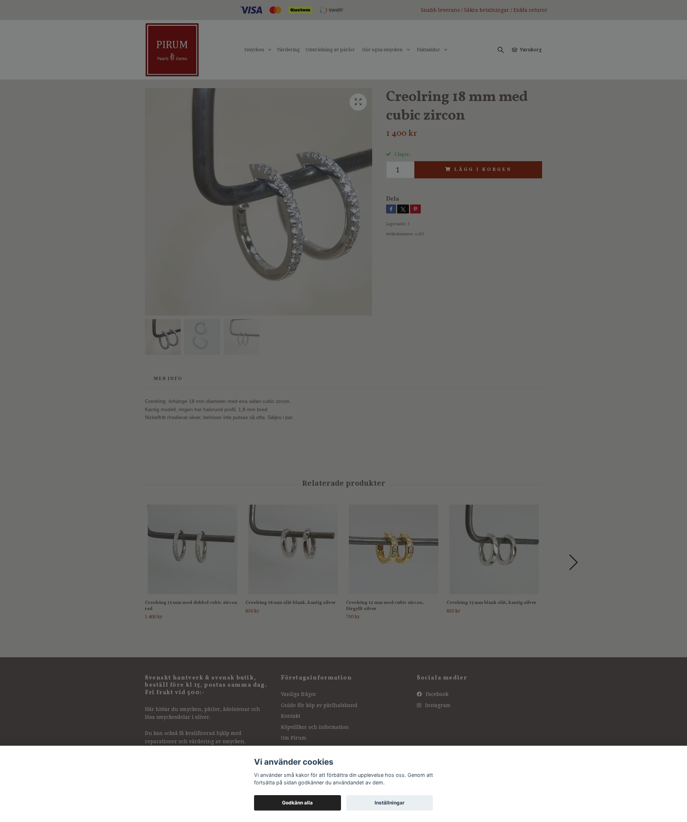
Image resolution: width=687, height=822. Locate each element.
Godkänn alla (297, 803)
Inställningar (390, 803)
